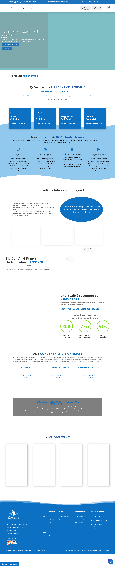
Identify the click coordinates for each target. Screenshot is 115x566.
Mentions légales (104, 550)
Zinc (44, 532)
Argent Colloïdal (64, 520)
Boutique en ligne (20, 8)
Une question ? (52, 8)
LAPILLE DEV (41, 550)
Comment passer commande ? (15, 527)
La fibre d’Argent (64, 516)
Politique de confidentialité (72, 550)
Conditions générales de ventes (90, 550)
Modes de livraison (12, 530)
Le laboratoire (40, 8)
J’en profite (7, 48)
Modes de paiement (12, 533)
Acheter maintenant (18, 124)
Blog (30, 8)
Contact (61, 8)
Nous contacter (79, 522)
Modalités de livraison (10, 44)
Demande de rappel (9, 564)
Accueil (9, 8)
